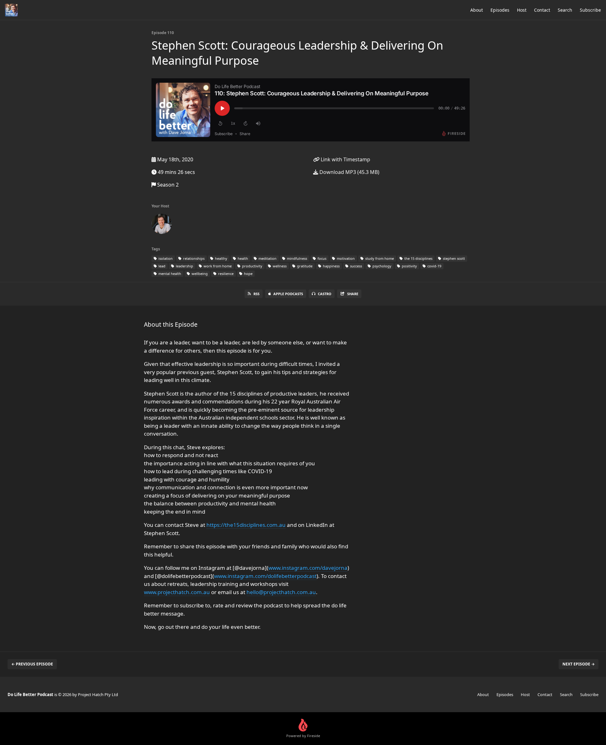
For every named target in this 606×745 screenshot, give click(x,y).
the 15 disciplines (417, 258)
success (355, 266)
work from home (217, 266)
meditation (267, 258)
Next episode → (578, 664)
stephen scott (453, 258)
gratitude (304, 266)
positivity (409, 266)
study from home (379, 258)
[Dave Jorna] (162, 225)
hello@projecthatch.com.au (281, 592)
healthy (220, 258)
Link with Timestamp (344, 159)
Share (352, 293)
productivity (251, 266)
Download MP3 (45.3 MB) (348, 172)
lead (161, 266)
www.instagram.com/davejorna (308, 567)
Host (521, 10)
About (476, 10)
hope (247, 273)
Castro (324, 293)
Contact (542, 10)
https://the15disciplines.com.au (246, 524)
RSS (256, 293)
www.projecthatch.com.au (177, 592)
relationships (193, 258)
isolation (165, 258)
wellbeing (199, 273)
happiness (331, 266)
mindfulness (296, 258)
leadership (184, 266)
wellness (279, 266)
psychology (381, 266)
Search (565, 10)
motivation (345, 258)
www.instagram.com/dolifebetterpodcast (265, 576)
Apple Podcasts (288, 293)
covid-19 (433, 266)
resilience (225, 273)
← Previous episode (32, 664)
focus (321, 258)
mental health (169, 273)
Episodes (499, 10)
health (242, 258)
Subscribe (590, 10)
